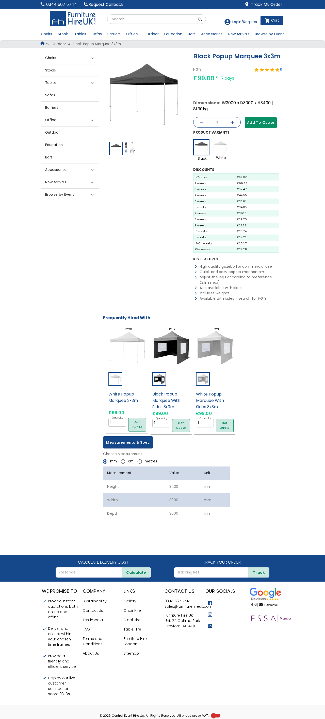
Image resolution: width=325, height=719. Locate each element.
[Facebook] (210, 603)
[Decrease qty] (201, 122)
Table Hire (132, 629)
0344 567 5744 (177, 601)
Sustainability (95, 601)
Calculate (136, 572)
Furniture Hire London (135, 641)
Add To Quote (260, 122)
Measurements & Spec (128, 442)
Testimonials (94, 619)
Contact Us (93, 610)
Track (259, 572)
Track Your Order (222, 562)
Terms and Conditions (93, 641)
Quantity (117, 417)
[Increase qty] (232, 122)
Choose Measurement (122, 454)
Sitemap (131, 653)
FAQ (86, 629)
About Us (91, 653)
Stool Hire (132, 619)
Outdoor (59, 44)
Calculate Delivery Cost (103, 562)
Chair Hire (132, 610)
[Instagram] (210, 614)
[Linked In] (210, 626)
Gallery (130, 601)
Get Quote (137, 424)
